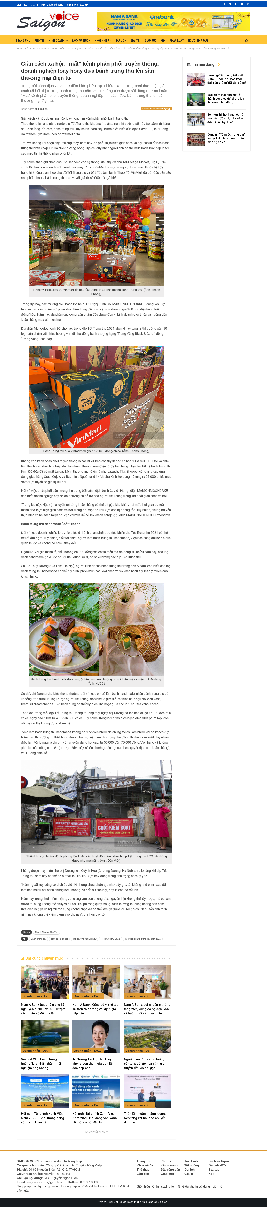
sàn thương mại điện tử (84, 939)
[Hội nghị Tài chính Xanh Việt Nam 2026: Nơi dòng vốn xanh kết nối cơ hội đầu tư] (96, 1091)
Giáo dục (150, 40)
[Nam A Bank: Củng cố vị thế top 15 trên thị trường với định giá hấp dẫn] (96, 982)
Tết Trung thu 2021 (110, 939)
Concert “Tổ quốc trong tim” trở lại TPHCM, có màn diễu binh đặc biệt (226, 138)
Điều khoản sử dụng (52, 5)
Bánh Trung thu (38, 939)
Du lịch (121, 40)
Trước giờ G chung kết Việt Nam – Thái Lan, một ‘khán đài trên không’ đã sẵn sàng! (226, 78)
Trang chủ (23, 40)
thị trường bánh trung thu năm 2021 (143, 939)
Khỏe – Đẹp (102, 40)
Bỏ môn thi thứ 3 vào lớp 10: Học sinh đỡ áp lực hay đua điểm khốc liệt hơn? (225, 118)
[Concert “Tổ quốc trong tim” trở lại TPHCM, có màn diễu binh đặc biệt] (196, 139)
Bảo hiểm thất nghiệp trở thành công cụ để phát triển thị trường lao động (225, 98)
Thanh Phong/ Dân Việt (46, 932)
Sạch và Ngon (81, 40)
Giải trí (135, 40)
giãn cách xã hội (59, 939)
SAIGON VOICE (28, 1161)
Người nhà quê (198, 40)
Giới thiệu (22, 5)
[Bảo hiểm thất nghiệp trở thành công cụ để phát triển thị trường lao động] (196, 99)
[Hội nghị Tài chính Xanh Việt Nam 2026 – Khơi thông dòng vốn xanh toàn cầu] (45, 1091)
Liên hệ (34, 5)
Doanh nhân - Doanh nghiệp (156, 108)
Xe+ (163, 40)
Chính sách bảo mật (77, 5)
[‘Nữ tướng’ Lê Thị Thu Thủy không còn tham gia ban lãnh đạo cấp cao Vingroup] (96, 1036)
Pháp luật (177, 40)
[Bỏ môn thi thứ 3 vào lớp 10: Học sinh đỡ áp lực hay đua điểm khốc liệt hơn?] (196, 119)
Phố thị (39, 40)
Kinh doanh (57, 40)
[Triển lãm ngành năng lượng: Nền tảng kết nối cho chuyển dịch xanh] (147, 1091)
